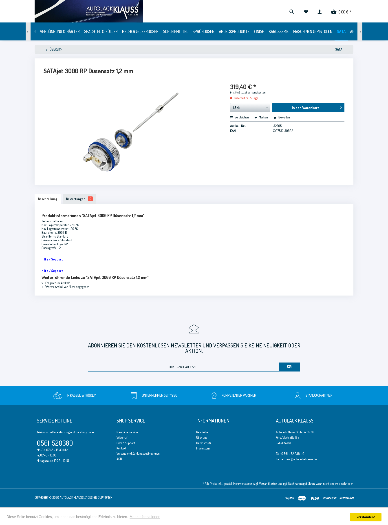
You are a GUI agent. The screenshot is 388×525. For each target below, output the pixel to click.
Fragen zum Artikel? (57, 283)
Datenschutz (203, 443)
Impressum (203, 448)
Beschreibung (47, 199)
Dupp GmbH (105, 497)
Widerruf (122, 437)
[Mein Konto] (319, 11)
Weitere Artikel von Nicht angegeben (67, 287)
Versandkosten (268, 483)
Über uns (201, 437)
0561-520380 (55, 443)
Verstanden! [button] (366, 517)
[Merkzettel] (306, 11)
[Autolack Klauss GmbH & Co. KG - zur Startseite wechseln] (122, 11)
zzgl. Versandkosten (254, 92)
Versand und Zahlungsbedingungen (138, 453)
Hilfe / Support (126, 443)
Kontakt (121, 448)
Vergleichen (241, 117)
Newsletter (202, 432)
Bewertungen (78, 199)
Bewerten (284, 117)
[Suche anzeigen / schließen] (291, 11)
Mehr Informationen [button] (145, 517)
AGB (119, 459)
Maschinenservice (127, 432)
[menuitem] (291, 11)
